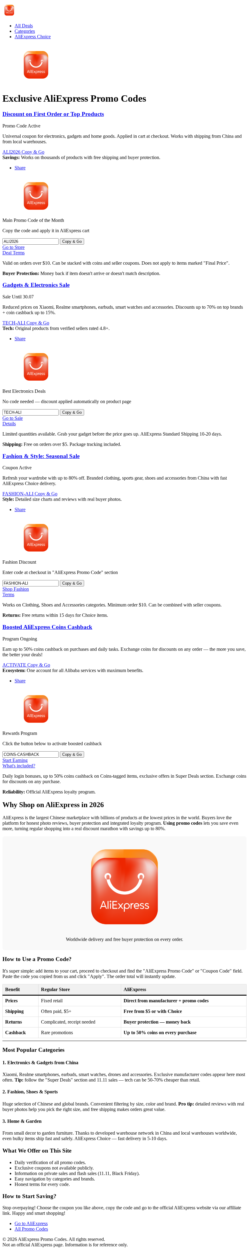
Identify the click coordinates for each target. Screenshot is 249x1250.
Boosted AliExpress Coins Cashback (47, 627)
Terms (8, 594)
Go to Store (13, 247)
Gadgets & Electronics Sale (36, 285)
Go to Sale (12, 418)
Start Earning (15, 760)
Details (9, 423)
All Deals (24, 25)
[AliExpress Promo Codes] (9, 15)
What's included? (18, 765)
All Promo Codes (31, 1228)
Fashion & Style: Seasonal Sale (41, 456)
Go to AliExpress (31, 1223)
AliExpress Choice (33, 36)
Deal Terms (13, 252)
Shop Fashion (15, 589)
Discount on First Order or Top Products (53, 114)
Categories (25, 31)
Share (20, 167)
